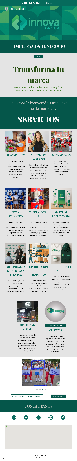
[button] (2, 8)
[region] (38, 3)
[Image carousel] (41, 374)
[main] (38, 46)
